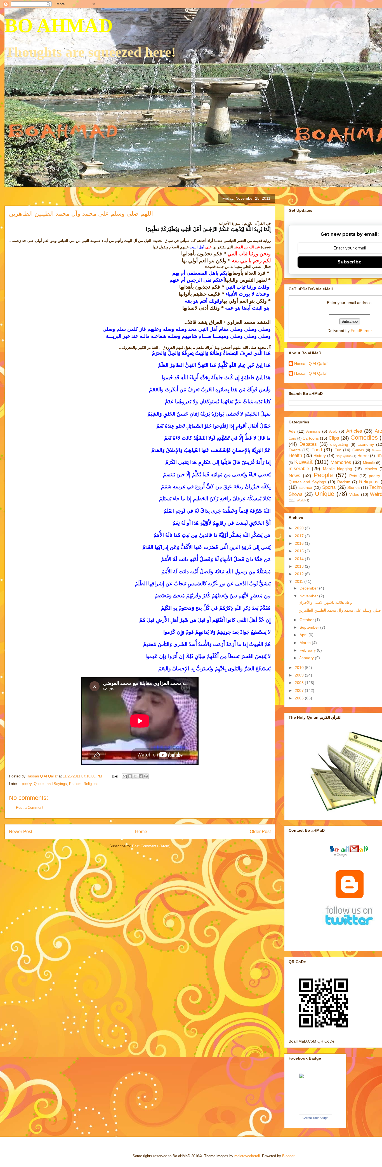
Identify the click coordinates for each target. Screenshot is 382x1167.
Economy (365, 444)
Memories (341, 462)
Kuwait (303, 461)
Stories (353, 487)
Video (354, 494)
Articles (354, 431)
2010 (300, 667)
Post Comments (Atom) (151, 846)
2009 (300, 675)
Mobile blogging (337, 468)
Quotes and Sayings (50, 784)
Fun (337, 450)
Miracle (369, 463)
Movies (370, 468)
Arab (333, 431)
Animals (313, 431)
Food (317, 449)
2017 (300, 536)
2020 (300, 528)
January (307, 658)
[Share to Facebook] (140, 776)
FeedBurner (361, 330)
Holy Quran (344, 456)
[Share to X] (135, 776)
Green (376, 450)
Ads (292, 431)
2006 (300, 698)
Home (141, 831)
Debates (308, 444)
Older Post (260, 831)
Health (295, 455)
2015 (300, 551)
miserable (299, 468)
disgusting (339, 444)
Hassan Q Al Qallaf (310, 363)
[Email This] (125, 776)
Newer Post (20, 831)
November (309, 596)
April (304, 635)
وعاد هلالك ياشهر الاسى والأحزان (325, 602)
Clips (334, 438)
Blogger (288, 1156)
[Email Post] (114, 776)
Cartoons (311, 438)
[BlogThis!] (130, 776)
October (307, 619)
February (308, 650)
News (294, 475)
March (306, 642)
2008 (300, 682)
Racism (75, 784)
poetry (27, 784)
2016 (300, 543)
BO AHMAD (58, 25)
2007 (300, 690)
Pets (353, 475)
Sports (329, 487)
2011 (299, 581)
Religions (91, 784)
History (319, 455)
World (301, 500)
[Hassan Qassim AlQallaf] (315, 1113)
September (310, 627)
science (305, 487)
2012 (300, 574)
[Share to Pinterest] (146, 776)
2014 (300, 559)
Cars (292, 438)
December (309, 588)
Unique (324, 493)
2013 (300, 566)
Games (358, 450)
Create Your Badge (315, 1117)
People (323, 474)
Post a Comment (29, 807)
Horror (363, 455)
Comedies (364, 437)
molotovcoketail (247, 1156)
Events (295, 450)
